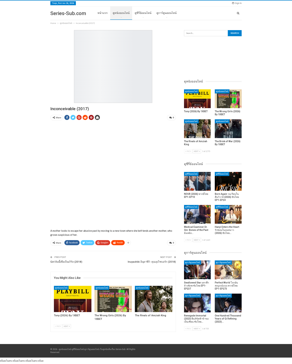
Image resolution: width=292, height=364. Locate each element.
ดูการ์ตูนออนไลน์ (166, 13)
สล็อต (40, 360)
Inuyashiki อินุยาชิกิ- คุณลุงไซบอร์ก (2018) (152, 261)
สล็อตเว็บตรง (6, 360)
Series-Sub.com (68, 13)
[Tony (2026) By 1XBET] (72, 299)
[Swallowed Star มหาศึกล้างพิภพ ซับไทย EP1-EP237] (197, 269)
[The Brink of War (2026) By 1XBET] (228, 128)
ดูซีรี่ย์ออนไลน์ (143, 13)
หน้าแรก (103, 13)
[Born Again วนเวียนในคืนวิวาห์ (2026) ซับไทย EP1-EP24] (228, 181)
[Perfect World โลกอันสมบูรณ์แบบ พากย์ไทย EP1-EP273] (228, 269)
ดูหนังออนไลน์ (121, 13)
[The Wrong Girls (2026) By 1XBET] (113, 299)
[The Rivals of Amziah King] (153, 299)
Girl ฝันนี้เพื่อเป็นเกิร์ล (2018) (66, 261)
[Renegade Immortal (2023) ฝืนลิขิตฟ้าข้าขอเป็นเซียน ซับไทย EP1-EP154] (197, 303)
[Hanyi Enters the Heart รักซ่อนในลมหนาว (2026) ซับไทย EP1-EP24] (228, 214)
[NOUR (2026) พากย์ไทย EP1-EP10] (197, 181)
